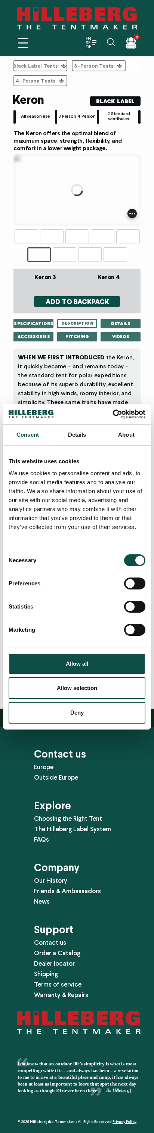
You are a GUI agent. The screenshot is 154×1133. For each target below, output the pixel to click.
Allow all (77, 663)
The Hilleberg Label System (72, 828)
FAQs (41, 839)
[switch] (134, 583)
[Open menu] (23, 43)
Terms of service (57, 984)
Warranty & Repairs (61, 994)
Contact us (50, 942)
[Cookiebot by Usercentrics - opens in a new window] (112, 414)
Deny (77, 712)
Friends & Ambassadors (67, 890)
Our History (50, 880)
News (42, 901)
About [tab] (126, 434)
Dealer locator (54, 963)
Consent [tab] (27, 434)
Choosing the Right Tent (68, 818)
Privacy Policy (124, 1121)
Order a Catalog (57, 952)
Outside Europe (56, 777)
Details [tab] (77, 434)
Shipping (46, 973)
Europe (43, 766)
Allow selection (77, 688)
